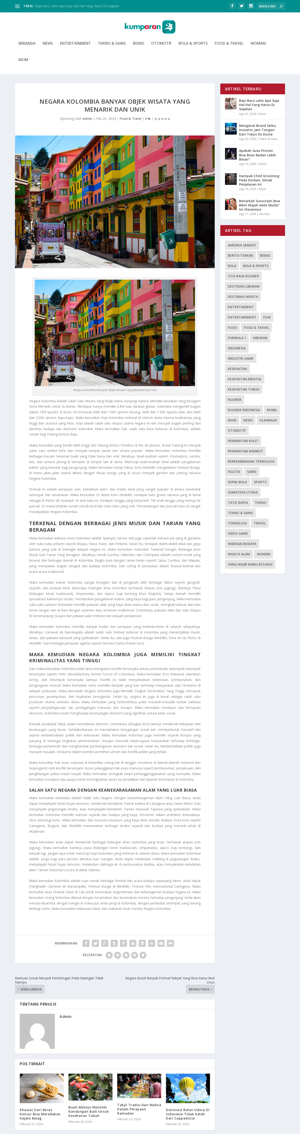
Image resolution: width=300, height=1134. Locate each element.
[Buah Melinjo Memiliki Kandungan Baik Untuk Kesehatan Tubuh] (90, 1087)
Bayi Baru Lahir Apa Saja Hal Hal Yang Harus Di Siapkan (259, 104)
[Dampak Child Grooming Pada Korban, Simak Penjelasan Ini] (231, 179)
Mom (23, 60)
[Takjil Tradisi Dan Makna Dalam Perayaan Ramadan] (139, 1086)
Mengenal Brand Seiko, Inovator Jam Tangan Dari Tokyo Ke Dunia (258, 129)
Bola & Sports (193, 43)
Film (266, 317)
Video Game (238, 533)
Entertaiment (241, 307)
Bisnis (138, 43)
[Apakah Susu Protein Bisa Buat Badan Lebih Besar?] (231, 154)
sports (260, 482)
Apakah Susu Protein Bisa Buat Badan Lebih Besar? (257, 154)
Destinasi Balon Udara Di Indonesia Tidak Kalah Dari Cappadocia (188, 1114)
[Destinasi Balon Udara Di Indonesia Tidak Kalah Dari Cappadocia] (188, 1088)
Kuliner (234, 399)
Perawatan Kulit (243, 441)
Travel (260, 523)
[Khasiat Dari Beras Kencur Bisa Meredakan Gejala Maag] (42, 1088)
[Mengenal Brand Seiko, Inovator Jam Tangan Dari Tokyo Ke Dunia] (231, 129)
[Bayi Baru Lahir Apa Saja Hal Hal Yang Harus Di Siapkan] (231, 104)
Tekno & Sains (112, 43)
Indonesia (237, 348)
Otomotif (161, 43)
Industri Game (241, 358)
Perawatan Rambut (245, 451)
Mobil (272, 410)
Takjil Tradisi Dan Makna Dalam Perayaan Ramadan (139, 1109)
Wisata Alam (239, 554)
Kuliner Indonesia (244, 410)
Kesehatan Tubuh (243, 389)
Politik (234, 471)
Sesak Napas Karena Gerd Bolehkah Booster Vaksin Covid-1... (81, 6)
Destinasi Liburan (243, 286)
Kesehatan (237, 368)
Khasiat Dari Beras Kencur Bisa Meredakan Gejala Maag (40, 1114)
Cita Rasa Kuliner (243, 276)
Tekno (260, 502)
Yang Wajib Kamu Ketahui (250, 564)
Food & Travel (229, 43)
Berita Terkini (240, 255)
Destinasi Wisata (243, 296)
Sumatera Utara (243, 492)
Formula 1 (237, 338)
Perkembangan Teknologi (251, 461)
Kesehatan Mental (245, 379)
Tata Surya (238, 502)
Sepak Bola (237, 482)
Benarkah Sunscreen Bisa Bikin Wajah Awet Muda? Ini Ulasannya (259, 205)
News (48, 43)
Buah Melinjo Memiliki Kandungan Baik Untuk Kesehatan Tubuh (88, 1111)
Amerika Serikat (242, 245)
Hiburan (260, 338)
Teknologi (237, 523)
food (232, 327)
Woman (258, 43)
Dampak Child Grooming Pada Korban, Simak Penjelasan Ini (259, 180)
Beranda (27, 43)
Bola (232, 265)
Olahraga (268, 420)
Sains (251, 471)
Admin (87, 118)
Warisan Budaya (242, 543)
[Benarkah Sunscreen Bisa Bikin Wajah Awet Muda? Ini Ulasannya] (231, 204)
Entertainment (75, 43)
